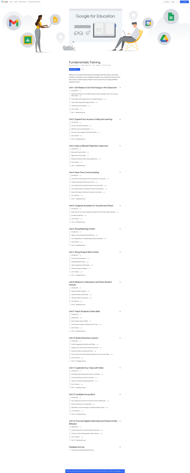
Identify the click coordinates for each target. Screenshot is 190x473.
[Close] (123, 471)
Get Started (73, 69)
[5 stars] (107, 65)
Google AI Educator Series (34, 1)
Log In (184, 1)
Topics (173, 1)
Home (11, 1)
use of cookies (117, 471)
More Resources (22, 1)
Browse (16, 1)
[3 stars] (105, 65)
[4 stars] (106, 65)
